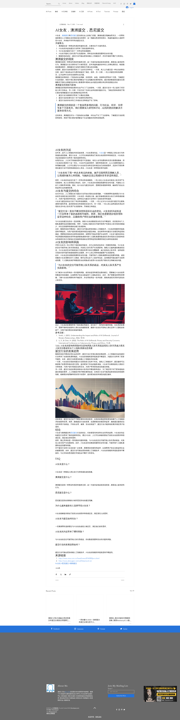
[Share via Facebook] (56, 574)
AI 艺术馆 (65, 11)
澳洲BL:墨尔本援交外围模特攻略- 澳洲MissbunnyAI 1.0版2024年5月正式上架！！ (119, 619)
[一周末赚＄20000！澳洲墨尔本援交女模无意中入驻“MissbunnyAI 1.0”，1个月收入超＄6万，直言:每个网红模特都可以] (90, 605)
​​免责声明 (91, 717)
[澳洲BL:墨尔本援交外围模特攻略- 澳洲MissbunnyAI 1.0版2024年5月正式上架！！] (120, 604)
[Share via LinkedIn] (65, 574)
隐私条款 (98, 717)
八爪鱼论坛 (55, 708)
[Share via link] (70, 574)
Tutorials (107, 11)
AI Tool (98, 11)
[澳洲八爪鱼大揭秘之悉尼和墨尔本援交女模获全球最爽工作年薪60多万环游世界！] (59, 604)
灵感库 (73, 11)
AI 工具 (81, 11)
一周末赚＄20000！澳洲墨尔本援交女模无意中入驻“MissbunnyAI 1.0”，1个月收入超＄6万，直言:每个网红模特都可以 (90, 621)
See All (132, 591)
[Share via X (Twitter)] (61, 574)
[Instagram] (124, 4)
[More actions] (123, 24)
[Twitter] (131, 4)
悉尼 (123, 11)
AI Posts (89, 11)
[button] (134, 3)
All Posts (48, 11)
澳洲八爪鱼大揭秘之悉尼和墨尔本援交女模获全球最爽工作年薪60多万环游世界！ (59, 619)
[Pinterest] (127, 4)
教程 (56, 11)
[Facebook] (121, 4)
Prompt (115, 11)
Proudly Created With (69, 708)
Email (110, 688)
